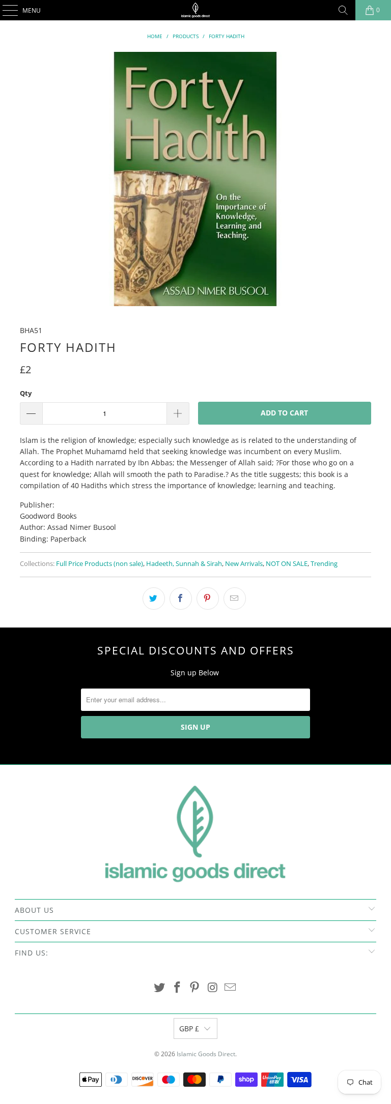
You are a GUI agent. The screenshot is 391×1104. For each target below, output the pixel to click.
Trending (324, 563)
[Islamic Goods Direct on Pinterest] (195, 987)
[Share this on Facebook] (181, 598)
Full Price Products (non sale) (99, 563)
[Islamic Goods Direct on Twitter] (159, 987)
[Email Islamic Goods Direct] (230, 987)
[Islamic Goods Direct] (195, 10)
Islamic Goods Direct (206, 1054)
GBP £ (189, 1028)
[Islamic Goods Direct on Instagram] (212, 987)
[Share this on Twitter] (154, 598)
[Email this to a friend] (235, 598)
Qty (26, 393)
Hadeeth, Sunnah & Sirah (184, 563)
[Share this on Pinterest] (208, 598)
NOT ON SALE (287, 563)
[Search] (343, 10)
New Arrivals (244, 563)
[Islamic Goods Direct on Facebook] (177, 987)
